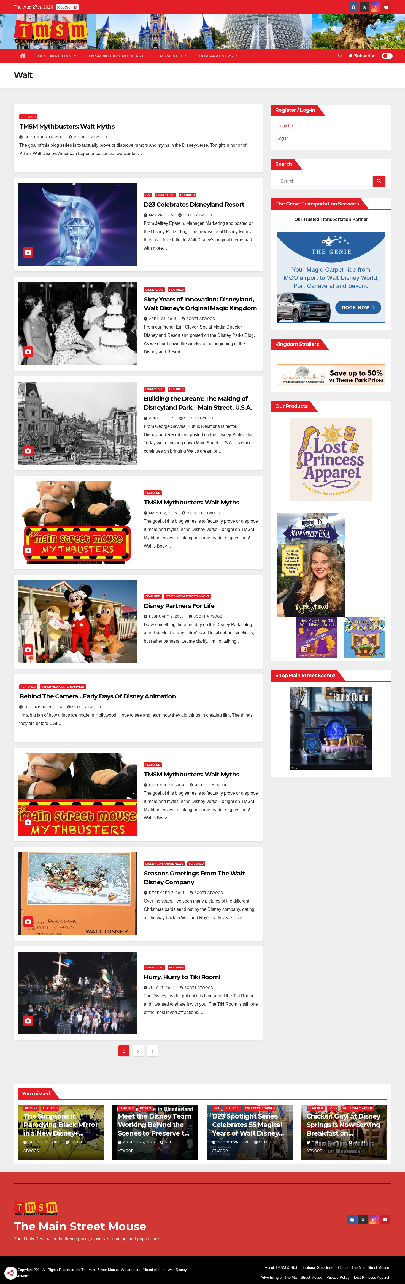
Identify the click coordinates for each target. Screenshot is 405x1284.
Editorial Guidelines (318, 1268)
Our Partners (216, 56)
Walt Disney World (260, 1108)
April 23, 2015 (163, 319)
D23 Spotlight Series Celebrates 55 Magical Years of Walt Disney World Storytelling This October (249, 1133)
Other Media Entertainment (187, 596)
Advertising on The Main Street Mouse (291, 1277)
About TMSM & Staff (281, 1268)
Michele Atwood (90, 137)
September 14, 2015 (45, 137)
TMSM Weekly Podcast (116, 56)
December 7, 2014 (167, 893)
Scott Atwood (197, 215)
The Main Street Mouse (80, 1226)
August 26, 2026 (45, 1142)
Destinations (55, 56)
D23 (148, 194)
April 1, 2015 (162, 418)
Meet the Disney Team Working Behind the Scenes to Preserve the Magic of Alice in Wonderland (155, 1133)
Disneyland (165, 194)
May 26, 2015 (161, 215)
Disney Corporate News (164, 863)
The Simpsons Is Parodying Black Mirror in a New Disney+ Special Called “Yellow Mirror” (60, 1133)
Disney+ (31, 1108)
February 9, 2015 (167, 616)
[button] (340, 56)
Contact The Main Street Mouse (363, 1268)
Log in (283, 138)
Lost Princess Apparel (371, 1277)
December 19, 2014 (44, 707)
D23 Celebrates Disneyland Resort (194, 204)
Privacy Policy (338, 1277)
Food (333, 1108)
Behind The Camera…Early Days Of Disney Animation (97, 696)
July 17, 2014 (162, 988)
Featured (28, 116)
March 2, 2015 (163, 513)
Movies (145, 1108)
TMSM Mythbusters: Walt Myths (67, 126)
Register (285, 125)
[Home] (23, 56)
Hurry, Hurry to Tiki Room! (182, 977)
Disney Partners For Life (179, 606)
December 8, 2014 (167, 785)
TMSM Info (169, 56)
